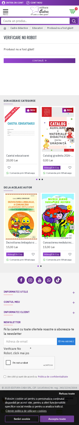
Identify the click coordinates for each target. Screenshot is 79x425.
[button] (7, 140)
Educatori (37, 28)
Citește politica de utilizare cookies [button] (26, 410)
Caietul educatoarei (17, 155)
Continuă (38, 60)
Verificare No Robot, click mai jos (16, 351)
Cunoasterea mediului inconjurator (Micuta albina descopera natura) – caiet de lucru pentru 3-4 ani (58, 242)
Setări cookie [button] (22, 419)
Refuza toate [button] (67, 393)
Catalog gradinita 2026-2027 (58, 155)
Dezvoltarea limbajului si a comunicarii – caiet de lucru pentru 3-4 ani (21, 242)
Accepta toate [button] (57, 419)
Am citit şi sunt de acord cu (37, 376)
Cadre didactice (19, 28)
